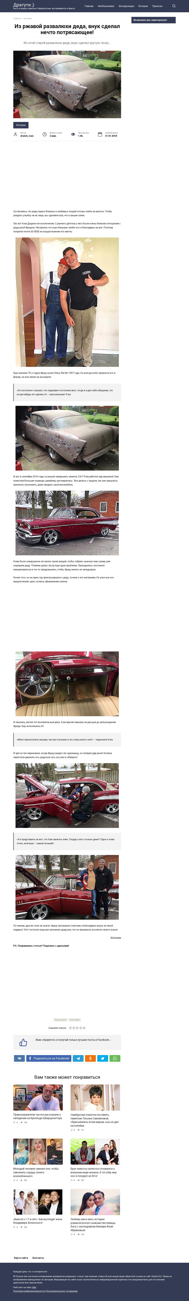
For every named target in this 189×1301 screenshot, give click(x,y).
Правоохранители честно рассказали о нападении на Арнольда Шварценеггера (37, 1116)
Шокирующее (126, 6)
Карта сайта (21, 1258)
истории (75, 1020)
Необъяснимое (106, 6)
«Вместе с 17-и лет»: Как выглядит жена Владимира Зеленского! (37, 1221)
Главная (89, 6)
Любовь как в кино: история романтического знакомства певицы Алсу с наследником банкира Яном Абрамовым (93, 1225)
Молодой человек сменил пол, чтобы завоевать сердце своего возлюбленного (36, 1172)
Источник (116, 937)
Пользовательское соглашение (62, 1291)
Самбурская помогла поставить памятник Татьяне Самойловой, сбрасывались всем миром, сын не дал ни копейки (95, 1120)
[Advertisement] (67, 175)
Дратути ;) (23, 4)
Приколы (157, 6)
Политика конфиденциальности (29, 1291)
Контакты (38, 1258)
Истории (143, 6)
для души (61, 1020)
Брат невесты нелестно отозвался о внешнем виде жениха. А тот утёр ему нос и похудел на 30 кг (94, 1172)
